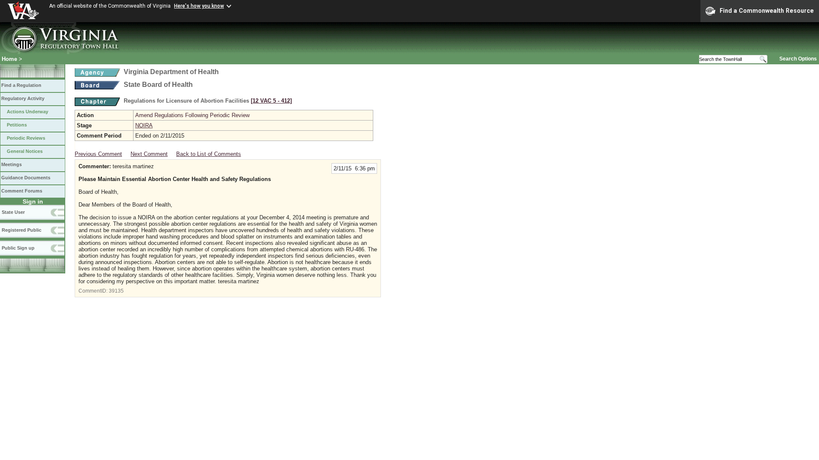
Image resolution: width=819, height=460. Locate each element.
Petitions (17, 124)
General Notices (25, 151)
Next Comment (149, 154)
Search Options (798, 58)
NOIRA (144, 125)
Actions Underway (27, 111)
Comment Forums (21, 190)
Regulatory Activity (22, 98)
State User (13, 212)
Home (9, 59)
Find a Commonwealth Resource (767, 10)
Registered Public (21, 230)
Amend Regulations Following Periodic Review (192, 115)
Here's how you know (199, 6)
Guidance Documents (25, 177)
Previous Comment (98, 154)
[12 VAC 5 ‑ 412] (271, 101)
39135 (116, 290)
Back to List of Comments (208, 154)
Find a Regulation (21, 85)
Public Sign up (18, 247)
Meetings (11, 164)
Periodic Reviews (26, 138)
